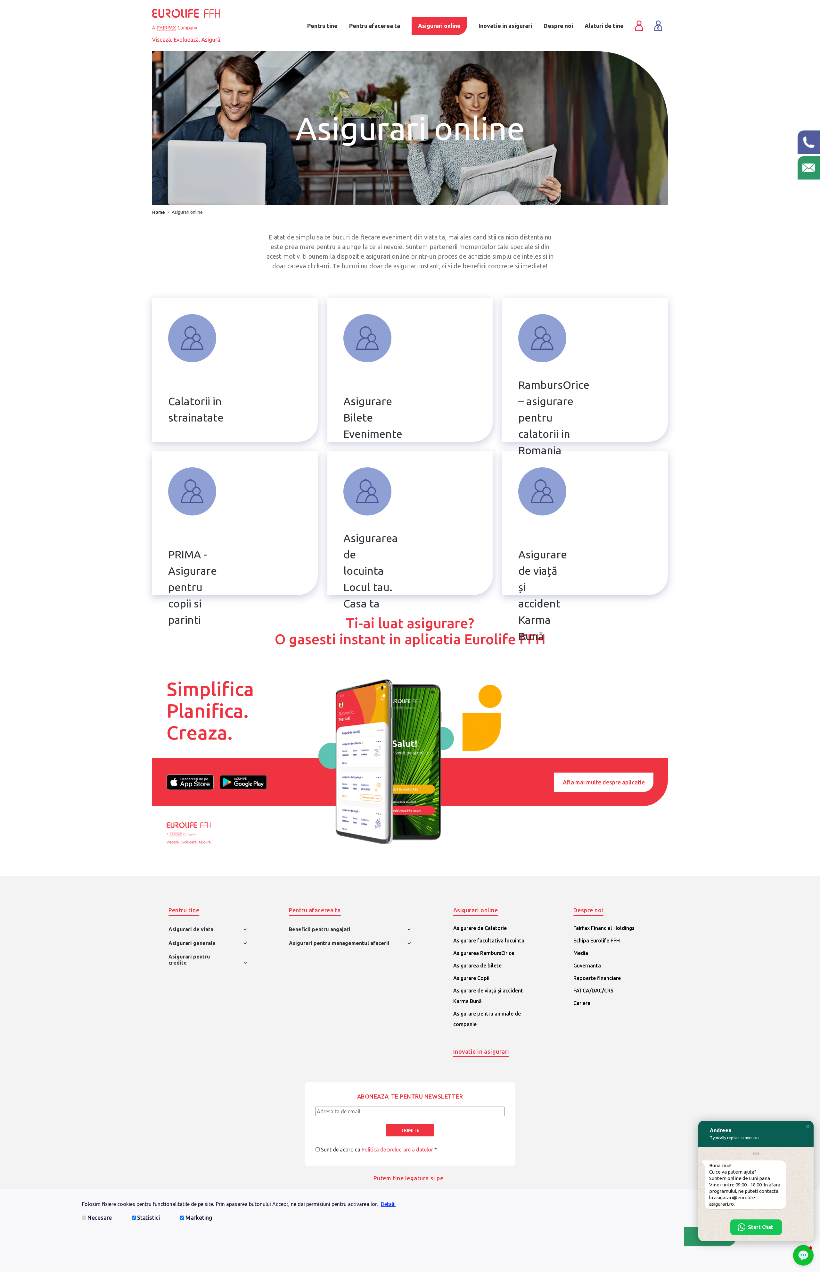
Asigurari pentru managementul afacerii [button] (339, 943)
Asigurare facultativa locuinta (488, 940)
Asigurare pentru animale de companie (487, 1019)
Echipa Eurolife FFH (596, 940)
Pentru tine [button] (183, 910)
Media (580, 953)
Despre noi (558, 25)
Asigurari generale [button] (192, 943)
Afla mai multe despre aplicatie (604, 782)
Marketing (198, 1217)
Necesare (99, 1217)
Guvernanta (587, 965)
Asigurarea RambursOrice (483, 953)
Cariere (581, 1003)
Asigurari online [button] (475, 910)
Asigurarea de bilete (477, 965)
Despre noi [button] (588, 910)
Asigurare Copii (471, 978)
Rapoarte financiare (597, 978)
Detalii (388, 1204)
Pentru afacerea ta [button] (315, 910)
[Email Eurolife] (809, 168)
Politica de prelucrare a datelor (397, 1149)
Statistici (148, 1217)
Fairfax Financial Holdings (604, 928)
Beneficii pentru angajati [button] (319, 929)
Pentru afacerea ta (374, 25)
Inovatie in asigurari (481, 1051)
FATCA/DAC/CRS (593, 990)
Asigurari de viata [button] (190, 929)
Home (158, 212)
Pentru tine (322, 25)
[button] (808, 1126)
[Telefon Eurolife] (809, 142)
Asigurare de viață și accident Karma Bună (488, 996)
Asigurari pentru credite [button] (189, 960)
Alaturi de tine (604, 25)
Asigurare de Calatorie (480, 928)
